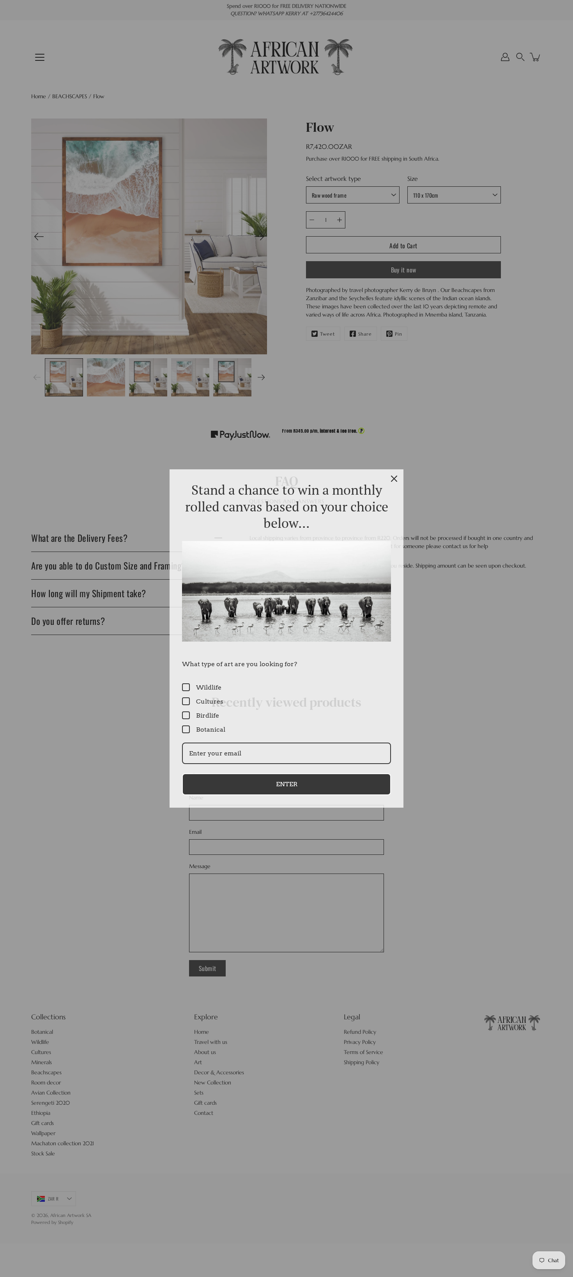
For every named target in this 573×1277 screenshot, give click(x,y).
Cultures (209, 701)
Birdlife (207, 715)
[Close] (394, 478)
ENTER (286, 784)
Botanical (210, 729)
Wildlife (208, 687)
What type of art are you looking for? (239, 664)
